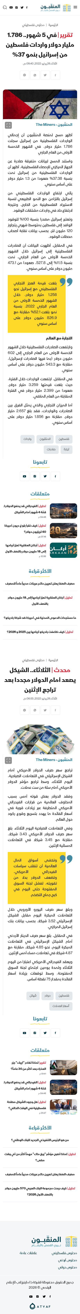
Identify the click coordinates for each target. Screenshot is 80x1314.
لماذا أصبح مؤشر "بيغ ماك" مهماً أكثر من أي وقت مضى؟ (40, 1157)
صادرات (51, 449)
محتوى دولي (67, 1267)
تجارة (66, 449)
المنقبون (45, 439)
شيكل (33, 996)
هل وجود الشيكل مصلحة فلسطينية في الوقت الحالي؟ (26, 1105)
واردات (27, 439)
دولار (47, 996)
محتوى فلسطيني (33, 25)
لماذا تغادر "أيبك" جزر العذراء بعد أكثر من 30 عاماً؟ (28, 1066)
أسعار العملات (60, 1006)
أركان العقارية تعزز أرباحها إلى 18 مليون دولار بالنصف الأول (25, 548)
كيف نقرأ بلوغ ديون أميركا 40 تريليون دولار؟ (25, 529)
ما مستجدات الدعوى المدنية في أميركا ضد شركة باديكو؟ (40, 618)
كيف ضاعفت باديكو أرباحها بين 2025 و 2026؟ (40, 632)
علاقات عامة (28, 1253)
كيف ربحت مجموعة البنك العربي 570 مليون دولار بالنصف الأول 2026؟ (40, 1191)
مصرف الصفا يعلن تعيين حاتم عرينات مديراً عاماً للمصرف (40, 584)
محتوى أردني (67, 1260)
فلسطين (64, 439)
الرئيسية (53, 25)
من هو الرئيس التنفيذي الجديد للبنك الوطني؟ (40, 1140)
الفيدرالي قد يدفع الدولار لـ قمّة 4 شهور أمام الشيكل (25, 509)
